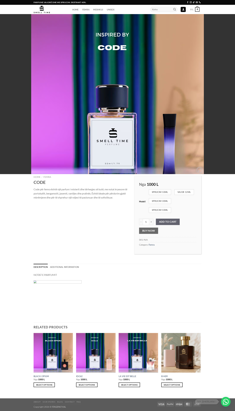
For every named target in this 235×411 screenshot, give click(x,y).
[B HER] (181, 353)
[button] (226, 402)
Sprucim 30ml (160, 201)
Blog (60, 402)
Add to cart (168, 221)
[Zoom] (199, 170)
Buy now (148, 230)
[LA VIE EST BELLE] (138, 353)
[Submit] (174, 9)
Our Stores (49, 402)
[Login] (183, 9)
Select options (44, 385)
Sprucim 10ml (160, 192)
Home (75, 9)
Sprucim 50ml (160, 210)
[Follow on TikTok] (194, 2)
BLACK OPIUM (41, 376)
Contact (69, 402)
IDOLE (79, 376)
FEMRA (86, 9)
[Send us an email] (197, 2)
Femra (47, 177)
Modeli (142, 202)
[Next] (200, 363)
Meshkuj (98, 9)
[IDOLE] (96, 353)
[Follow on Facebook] (188, 2)
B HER (164, 376)
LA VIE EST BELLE (127, 376)
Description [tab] (41, 267)
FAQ (79, 402)
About (37, 402)
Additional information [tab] (64, 267)
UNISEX (110, 9)
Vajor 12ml (184, 192)
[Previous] (33, 363)
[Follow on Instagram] (191, 2)
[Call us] (200, 2)
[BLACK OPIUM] (53, 353)
